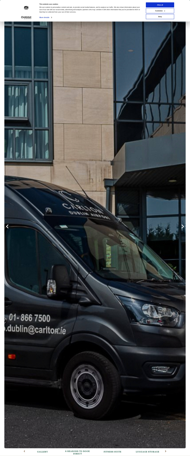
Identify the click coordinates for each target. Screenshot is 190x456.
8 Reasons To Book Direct (77, 452)
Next (183, 228)
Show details (44, 17)
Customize (159, 11)
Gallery (42, 451)
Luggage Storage (147, 451)
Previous (7, 228)
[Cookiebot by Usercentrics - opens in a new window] (26, 17)
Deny (160, 16)
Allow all (160, 5)
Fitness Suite (112, 451)
